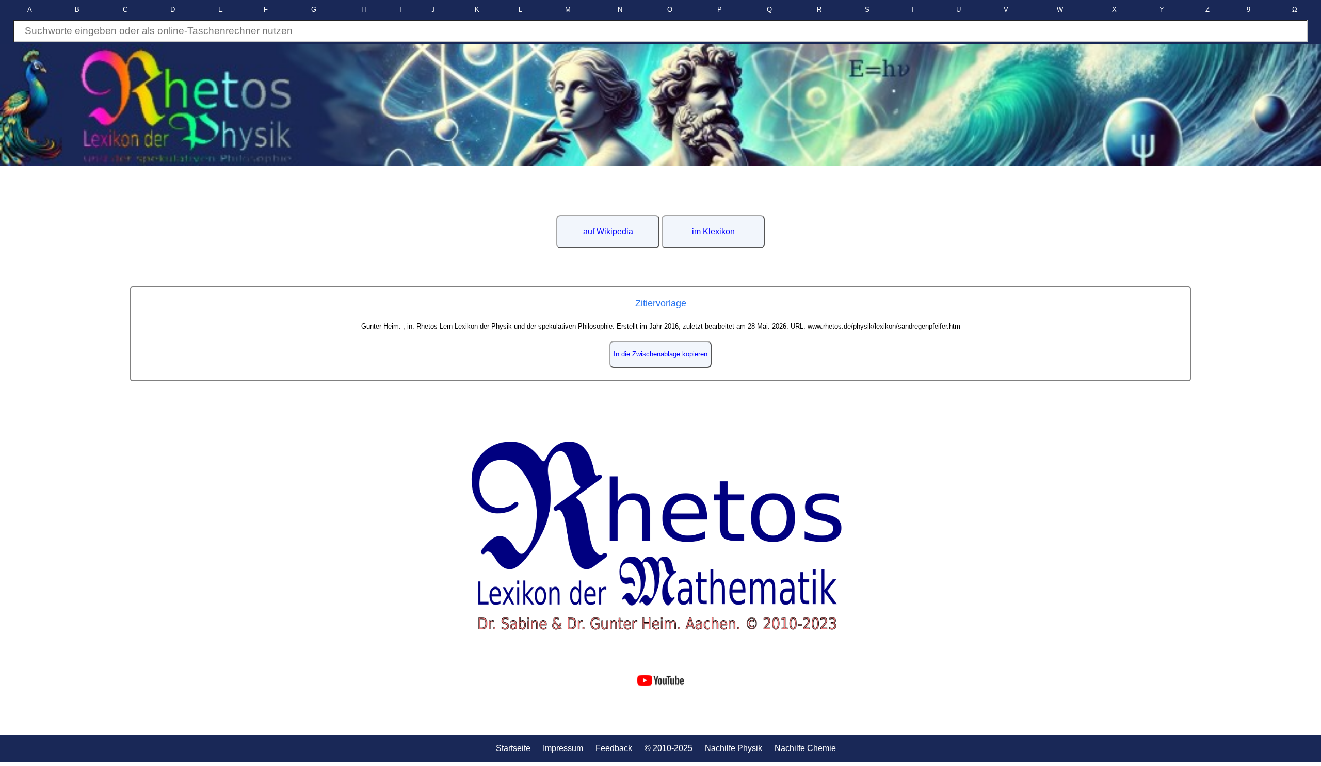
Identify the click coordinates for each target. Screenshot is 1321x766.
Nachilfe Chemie (805, 748)
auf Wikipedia (608, 231)
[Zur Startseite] (660, 536)
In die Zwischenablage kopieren (660, 354)
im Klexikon (713, 231)
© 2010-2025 (668, 748)
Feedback (613, 748)
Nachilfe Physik (733, 748)
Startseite (513, 748)
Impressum (563, 748)
